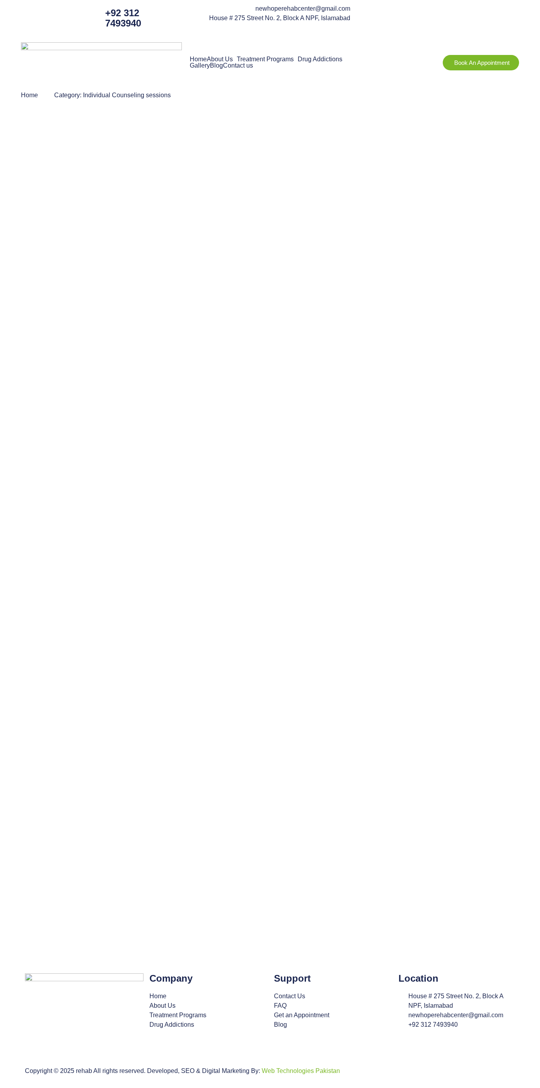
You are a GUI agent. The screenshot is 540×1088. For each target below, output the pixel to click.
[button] (222, 59)
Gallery (200, 65)
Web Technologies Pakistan (301, 1070)
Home (198, 59)
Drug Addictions (320, 59)
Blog (216, 65)
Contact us (238, 65)
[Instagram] (389, 14)
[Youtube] (411, 14)
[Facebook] (368, 14)
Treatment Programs (265, 59)
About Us (220, 59)
